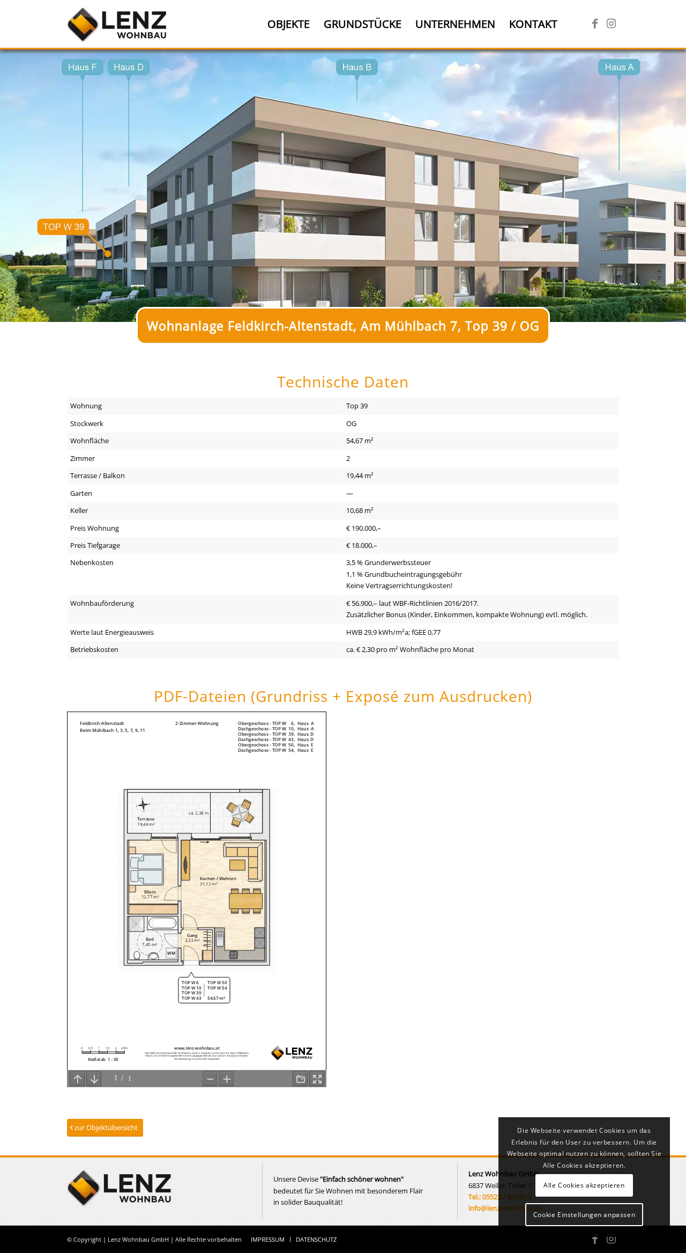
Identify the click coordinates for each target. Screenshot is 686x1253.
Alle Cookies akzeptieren (583, 1185)
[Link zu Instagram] (611, 24)
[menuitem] (288, 24)
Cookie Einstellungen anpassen (584, 1214)
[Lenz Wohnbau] (118, 24)
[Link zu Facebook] (595, 24)
